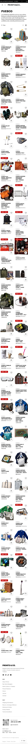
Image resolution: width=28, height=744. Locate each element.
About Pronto (5, 681)
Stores (4, 691)
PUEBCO (3, 45)
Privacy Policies (6, 709)
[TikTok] (8, 675)
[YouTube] (11, 675)
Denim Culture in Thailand (8, 686)
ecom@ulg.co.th (6, 731)
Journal (4, 693)
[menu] (2, 5)
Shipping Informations (7, 702)
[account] (24, 5)
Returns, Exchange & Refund (9, 705)
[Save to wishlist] (11, 29)
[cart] (26, 5)
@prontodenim (14, 724)
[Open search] (5, 5)
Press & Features (6, 688)
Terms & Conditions (7, 711)
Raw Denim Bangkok (7, 684)
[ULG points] (23, 5)
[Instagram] (6, 675)
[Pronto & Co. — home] (13, 5)
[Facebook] (3, 675)
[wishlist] (22, 5)
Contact (4, 695)
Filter (4, 25)
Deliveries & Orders (7, 707)
